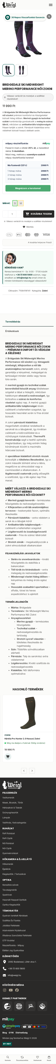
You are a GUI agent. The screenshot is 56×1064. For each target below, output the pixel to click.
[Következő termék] (32, 771)
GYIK (11, 1032)
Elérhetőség (22, 1032)
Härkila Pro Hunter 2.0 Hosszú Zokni (22, 738)
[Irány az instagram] (4, 990)
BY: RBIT (7, 1044)
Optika (6, 880)
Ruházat (8, 828)
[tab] (28, 321)
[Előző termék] (24, 771)
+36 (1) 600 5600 (24, 274)
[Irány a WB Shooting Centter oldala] (19, 1006)
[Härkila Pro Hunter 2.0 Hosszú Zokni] (28, 713)
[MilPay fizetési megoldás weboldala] (8, 1019)
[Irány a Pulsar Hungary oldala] (7, 1006)
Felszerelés (9, 792)
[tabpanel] (28, 508)
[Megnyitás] (50, 5)
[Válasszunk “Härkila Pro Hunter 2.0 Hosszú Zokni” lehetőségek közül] (7, 756)
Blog (4, 1032)
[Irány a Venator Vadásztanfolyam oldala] (30, 1006)
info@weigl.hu (24, 277)
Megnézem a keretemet (28, 188)
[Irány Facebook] (17, 990)
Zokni (45, 290)
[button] (28, 226)
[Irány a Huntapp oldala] (42, 1006)
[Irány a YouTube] (11, 990)
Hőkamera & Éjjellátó (17, 859)
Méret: (6, 203)
